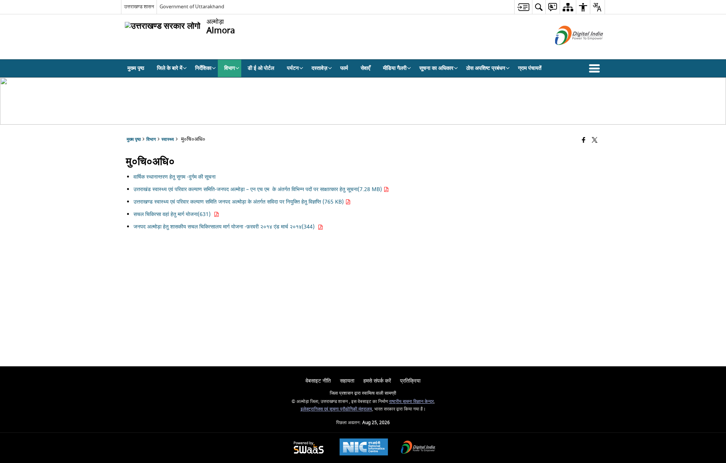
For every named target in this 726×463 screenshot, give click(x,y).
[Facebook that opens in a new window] (583, 140)
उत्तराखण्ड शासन (139, 6)
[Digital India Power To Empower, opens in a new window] (418, 448)
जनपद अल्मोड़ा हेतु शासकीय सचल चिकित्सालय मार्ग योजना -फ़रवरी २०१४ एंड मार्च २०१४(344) (225, 227)
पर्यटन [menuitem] (293, 68)
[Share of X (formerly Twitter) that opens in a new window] (594, 140)
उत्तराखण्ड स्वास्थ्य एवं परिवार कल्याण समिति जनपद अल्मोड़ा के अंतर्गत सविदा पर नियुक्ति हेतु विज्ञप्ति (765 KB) (239, 202)
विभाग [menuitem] (229, 68)
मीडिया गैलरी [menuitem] (394, 68)
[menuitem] (523, 7)
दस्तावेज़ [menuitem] (319, 68)
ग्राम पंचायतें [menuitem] (529, 68)
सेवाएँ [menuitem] (365, 68)
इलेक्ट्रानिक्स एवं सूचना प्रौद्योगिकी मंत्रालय (336, 409)
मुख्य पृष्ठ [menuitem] (135, 68)
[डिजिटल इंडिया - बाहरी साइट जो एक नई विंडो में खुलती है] (569, 52)
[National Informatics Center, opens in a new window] (364, 448)
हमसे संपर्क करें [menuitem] (377, 381)
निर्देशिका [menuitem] (203, 68)
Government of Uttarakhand (192, 6)
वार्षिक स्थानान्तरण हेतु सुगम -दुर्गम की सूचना (175, 177)
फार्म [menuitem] (344, 68)
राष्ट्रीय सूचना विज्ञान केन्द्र (411, 401)
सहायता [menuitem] (347, 381)
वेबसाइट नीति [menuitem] (318, 381)
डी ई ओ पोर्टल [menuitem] (261, 68)
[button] (596, 68)
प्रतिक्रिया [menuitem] (410, 381)
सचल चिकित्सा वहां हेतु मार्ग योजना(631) (173, 214)
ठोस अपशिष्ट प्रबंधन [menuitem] (485, 68)
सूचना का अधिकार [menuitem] (436, 68)
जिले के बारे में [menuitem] (169, 68)
